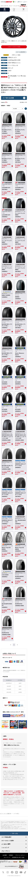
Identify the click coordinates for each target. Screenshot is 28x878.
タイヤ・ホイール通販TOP (5, 813)
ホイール (6, 5)
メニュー (11, 5)
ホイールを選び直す (20, 52)
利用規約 (11, 855)
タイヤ (2, 5)
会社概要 (5, 855)
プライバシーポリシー (20, 855)
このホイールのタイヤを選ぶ (14, 46)
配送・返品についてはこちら (11, 745)
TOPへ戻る (15, 833)
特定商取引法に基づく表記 (18, 857)
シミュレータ (16, 5)
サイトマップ (7, 857)
